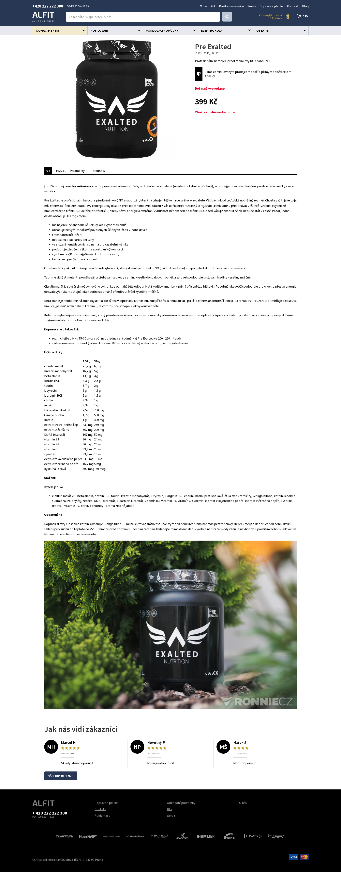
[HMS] (253, 836)
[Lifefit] (276, 836)
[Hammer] (206, 836)
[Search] (227, 17)
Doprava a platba (271, 6)
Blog (305, 6)
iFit (213, 6)
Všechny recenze (60, 776)
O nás (203, 6)
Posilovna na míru (231, 6)
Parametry (77, 170)
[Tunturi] (64, 836)
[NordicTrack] (135, 836)
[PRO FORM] (112, 836)
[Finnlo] (159, 836)
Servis (251, 6)
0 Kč (306, 16)
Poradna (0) (99, 170)
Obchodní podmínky (181, 802)
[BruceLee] (182, 835)
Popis (60, 171)
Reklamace (102, 815)
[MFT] (229, 835)
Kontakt (293, 6)
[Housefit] (88, 836)
